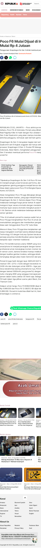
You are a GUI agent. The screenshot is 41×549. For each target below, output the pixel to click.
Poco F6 (33, 152)
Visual (17, 513)
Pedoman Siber (34, 525)
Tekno (25, 14)
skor (27, 10)
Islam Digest (33, 505)
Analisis (17, 508)
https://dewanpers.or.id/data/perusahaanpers (16, 538)
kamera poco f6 (5, 323)
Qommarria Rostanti (25, 53)
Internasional (4, 511)
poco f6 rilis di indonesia (15, 319)
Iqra (16, 505)
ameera (4, 10)
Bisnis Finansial (34, 511)
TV (1, 516)
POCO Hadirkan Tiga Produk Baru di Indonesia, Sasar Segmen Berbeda (8, 167)
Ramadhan (18, 516)
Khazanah (3, 505)
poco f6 (3, 319)
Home (2, 36)
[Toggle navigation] (2, 3)
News (2, 508)
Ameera (7, 36)
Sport (31, 508)
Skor (30, 502)
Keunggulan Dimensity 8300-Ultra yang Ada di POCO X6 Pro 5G (26, 167)
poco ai (15, 323)
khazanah (36, 10)
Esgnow (2, 513)
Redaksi (17, 525)
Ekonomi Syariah (16, 10)
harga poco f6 (30, 319)
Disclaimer (3, 528)
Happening (5, 14)
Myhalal (18, 14)
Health (12, 14)
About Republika (5, 525)
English (31, 513)
